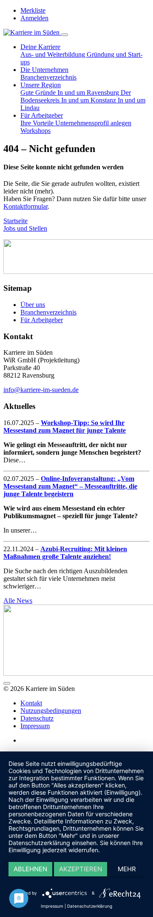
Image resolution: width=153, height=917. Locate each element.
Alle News (17, 600)
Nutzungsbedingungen (50, 710)
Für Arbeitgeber (41, 115)
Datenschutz (37, 718)
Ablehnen (30, 869)
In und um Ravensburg (89, 92)
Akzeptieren (80, 869)
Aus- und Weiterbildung (53, 54)
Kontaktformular (25, 206)
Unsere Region (40, 84)
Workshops (35, 130)
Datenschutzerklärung (89, 906)
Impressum (35, 725)
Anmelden (34, 18)
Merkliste (32, 10)
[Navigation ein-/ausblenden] (64, 34)
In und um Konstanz (89, 100)
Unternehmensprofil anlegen (93, 123)
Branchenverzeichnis (48, 77)
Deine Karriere (40, 46)
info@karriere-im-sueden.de (41, 389)
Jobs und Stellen (25, 228)
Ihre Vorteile (37, 123)
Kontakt (31, 703)
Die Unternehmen (44, 69)
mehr (127, 869)
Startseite (15, 220)
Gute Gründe (38, 92)
